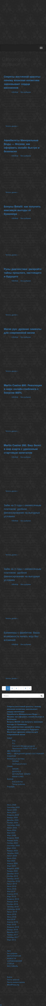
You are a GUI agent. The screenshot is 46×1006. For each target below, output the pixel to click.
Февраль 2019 (13, 899)
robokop (15, 92)
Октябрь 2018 (13, 906)
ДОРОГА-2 (16, 771)
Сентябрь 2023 (13, 845)
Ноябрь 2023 (12, 843)
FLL (13, 743)
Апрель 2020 (12, 863)
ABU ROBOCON (13, 751)
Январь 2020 (12, 871)
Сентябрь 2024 (13, 825)
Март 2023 (11, 848)
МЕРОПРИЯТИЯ (14, 956)
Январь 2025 (12, 817)
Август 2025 (12, 809)
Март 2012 (11, 939)
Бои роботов (17, 781)
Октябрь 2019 (13, 878)
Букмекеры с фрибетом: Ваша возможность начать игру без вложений (22, 636)
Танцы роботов (18, 784)
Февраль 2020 (13, 868)
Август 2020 (12, 855)
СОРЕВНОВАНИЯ (14, 961)
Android (10, 779)
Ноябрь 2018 (12, 904)
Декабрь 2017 (13, 932)
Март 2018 (11, 924)
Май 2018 (11, 919)
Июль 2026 (11, 804)
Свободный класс (19, 763)
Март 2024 (11, 835)
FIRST (9, 738)
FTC (14, 740)
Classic (10, 766)
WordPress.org (13, 984)
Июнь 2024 (11, 830)
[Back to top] (1, 1004)
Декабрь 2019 (13, 873)
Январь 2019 (12, 901)
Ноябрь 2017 (12, 934)
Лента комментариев (16, 982)
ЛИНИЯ (15, 768)
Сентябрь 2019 (13, 881)
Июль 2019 (11, 886)
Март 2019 (11, 896)
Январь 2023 (12, 850)
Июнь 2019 (11, 888)
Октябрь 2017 (13, 937)
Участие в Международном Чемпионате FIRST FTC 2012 (24, 747)
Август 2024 (12, 827)
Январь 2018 (12, 929)
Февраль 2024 (13, 838)
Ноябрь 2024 (12, 822)
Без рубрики (26, 92)
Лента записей (13, 979)
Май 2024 (11, 832)
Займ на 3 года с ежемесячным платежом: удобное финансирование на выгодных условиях (22, 510)
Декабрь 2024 (13, 820)
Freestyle (11, 786)
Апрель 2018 (12, 922)
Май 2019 (11, 891)
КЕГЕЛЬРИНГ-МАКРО (21, 774)
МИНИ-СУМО (18, 776)
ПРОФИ (15, 761)
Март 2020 (11, 866)
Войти (9, 977)
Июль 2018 (11, 914)
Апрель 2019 (12, 894)
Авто (9, 950)
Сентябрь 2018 (13, 909)
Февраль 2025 (13, 815)
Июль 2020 (11, 858)
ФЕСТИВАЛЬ (12, 966)
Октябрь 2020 (13, 853)
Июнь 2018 (11, 916)
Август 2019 (12, 883)
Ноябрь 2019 (12, 876)
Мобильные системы (16, 758)
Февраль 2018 (13, 927)
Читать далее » (11, 126)
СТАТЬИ (10, 963)
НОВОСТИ (11, 958)
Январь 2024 (12, 840)
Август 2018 (12, 911)
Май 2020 (11, 860)
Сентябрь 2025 (13, 807)
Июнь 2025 (11, 812)
